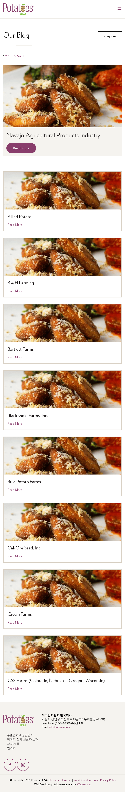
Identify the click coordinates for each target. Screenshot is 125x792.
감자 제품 (13, 744)
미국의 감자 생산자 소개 (22, 739)
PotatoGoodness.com (86, 780)
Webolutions (84, 784)
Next (20, 55)
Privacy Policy (108, 780)
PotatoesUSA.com (60, 780)
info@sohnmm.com (59, 727)
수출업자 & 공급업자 (20, 735)
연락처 (11, 748)
